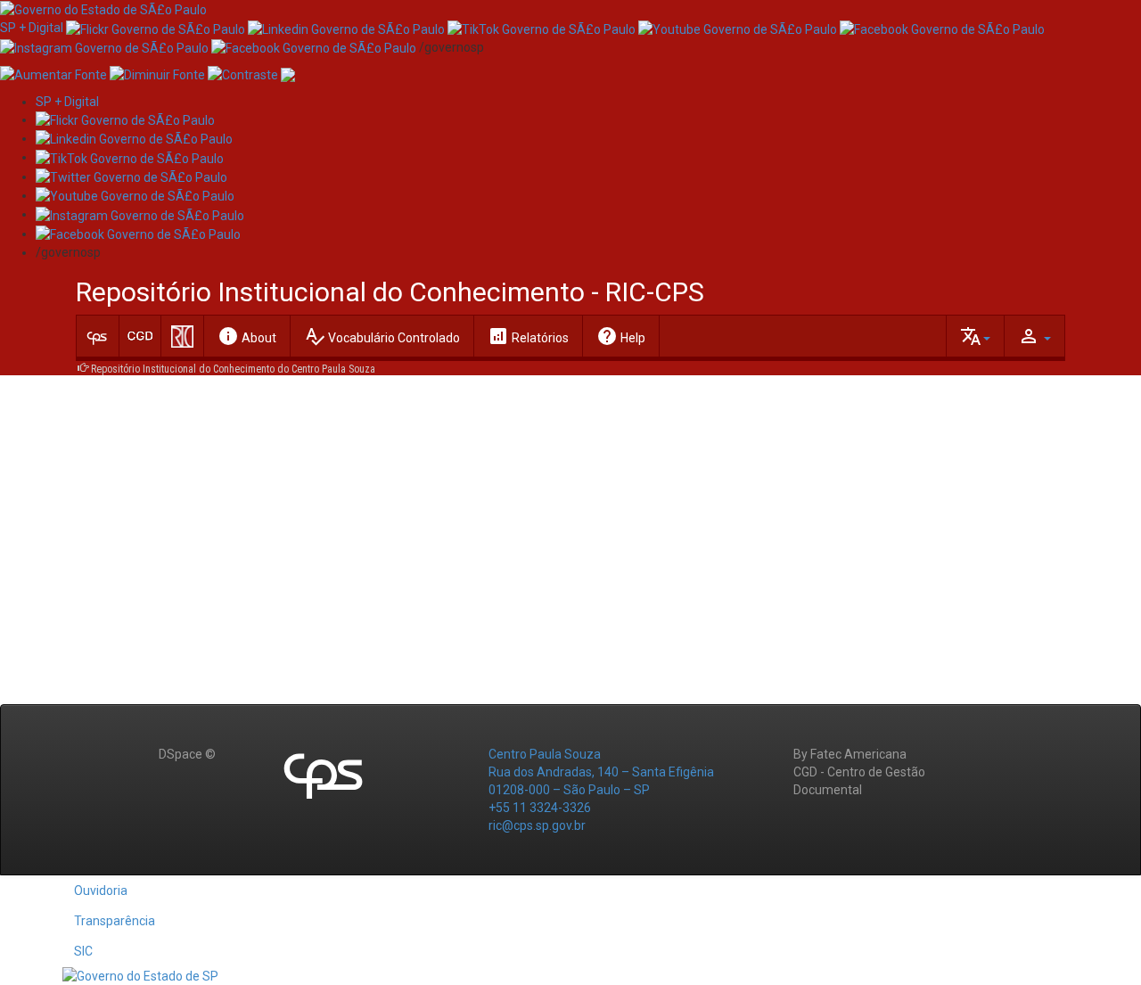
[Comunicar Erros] (288, 74)
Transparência (114, 921)
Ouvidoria (100, 890)
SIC (83, 951)
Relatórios (528, 336)
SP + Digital (31, 28)
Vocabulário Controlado (382, 336)
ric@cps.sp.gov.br (537, 825)
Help (620, 336)
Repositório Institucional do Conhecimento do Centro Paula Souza (233, 369)
